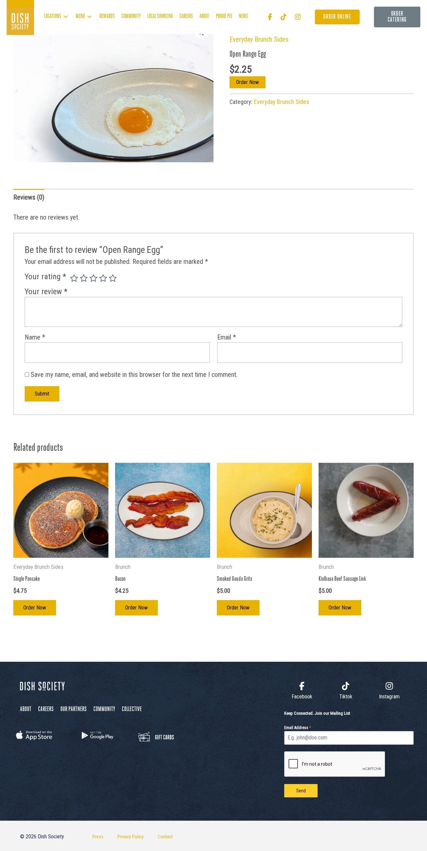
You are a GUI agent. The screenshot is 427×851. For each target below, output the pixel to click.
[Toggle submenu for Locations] (66, 17)
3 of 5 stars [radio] (93, 278)
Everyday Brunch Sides (259, 39)
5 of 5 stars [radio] (113, 278)
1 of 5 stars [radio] (74, 278)
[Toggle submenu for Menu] (89, 17)
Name (35, 337)
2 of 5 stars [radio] (84, 278)
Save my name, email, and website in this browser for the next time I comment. (134, 375)
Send (301, 790)
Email (226, 337)
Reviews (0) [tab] (28, 197)
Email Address (297, 727)
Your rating (45, 276)
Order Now (247, 82)
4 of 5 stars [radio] (103, 278)
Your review (46, 291)
